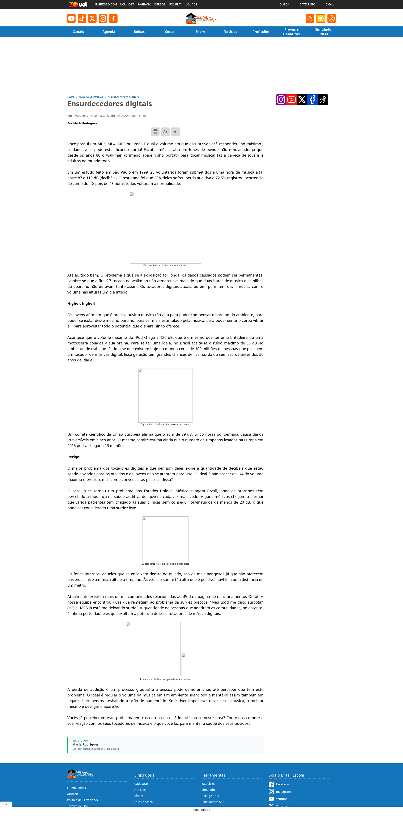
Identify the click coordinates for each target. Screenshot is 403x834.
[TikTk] (323, 99)
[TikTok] (82, 18)
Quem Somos (76, 788)
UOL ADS (191, 4)
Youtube (282, 799)
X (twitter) (282, 806)
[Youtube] (71, 18)
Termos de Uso (77, 806)
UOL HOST (127, 4)
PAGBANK (144, 4)
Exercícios (208, 784)
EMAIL (330, 4)
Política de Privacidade (83, 800)
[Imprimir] (155, 131)
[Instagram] (103, 18)
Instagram (283, 792)
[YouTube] (291, 99)
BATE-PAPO (307, 4)
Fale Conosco (143, 802)
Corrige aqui (210, 796)
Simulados (209, 790)
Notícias (140, 790)
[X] (92, 18)
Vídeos (139, 796)
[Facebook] (312, 99)
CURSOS (160, 4)
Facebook (282, 784)
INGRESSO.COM (106, 4)
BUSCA (284, 4)
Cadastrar (141, 784)
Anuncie (73, 794)
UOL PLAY (175, 4)
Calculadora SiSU (213, 802)
